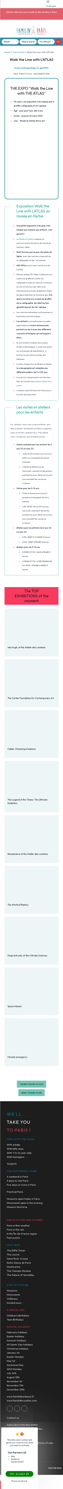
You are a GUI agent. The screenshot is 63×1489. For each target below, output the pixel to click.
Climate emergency (17, 1057)
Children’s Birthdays (18, 1315)
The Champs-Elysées (19, 1270)
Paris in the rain (15, 1229)
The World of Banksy (17, 904)
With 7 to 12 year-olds (19, 1152)
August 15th (13, 1377)
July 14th (11, 1373)
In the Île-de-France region (22, 1233)
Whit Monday (14, 1369)
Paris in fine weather (18, 1225)
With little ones (15, 1148)
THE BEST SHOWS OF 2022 (31, 1084)
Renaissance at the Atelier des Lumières (27, 853)
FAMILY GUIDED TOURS (31, 1093)
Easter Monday (15, 1356)
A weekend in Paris (17, 1176)
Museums (12, 1290)
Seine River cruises (17, 1258)
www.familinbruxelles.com (22, 1400)
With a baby (13, 1144)
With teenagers (15, 1156)
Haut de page (54, 1468)
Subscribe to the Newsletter (22, 1424)
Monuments (13, 1294)
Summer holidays (16, 1340)
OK (58, 41)
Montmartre (13, 1266)
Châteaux (12, 1298)
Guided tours (14, 1302)
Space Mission (14, 1006)
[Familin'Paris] (31, 30)
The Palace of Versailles (20, 1274)
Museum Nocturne (17, 1206)
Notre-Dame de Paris (19, 1262)
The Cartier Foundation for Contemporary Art (30, 698)
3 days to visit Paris (17, 1180)
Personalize (19, 1481)
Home (7, 52)
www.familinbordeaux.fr (20, 1396)
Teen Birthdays (15, 1319)
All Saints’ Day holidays (20, 1344)
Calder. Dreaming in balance (21, 748)
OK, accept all (19, 1473)
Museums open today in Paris (23, 1198)
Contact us (13, 1417)
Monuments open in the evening (24, 1202)
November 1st (14, 1381)
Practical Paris (15, 1191)
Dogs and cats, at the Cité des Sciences (27, 955)
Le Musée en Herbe (25, 239)
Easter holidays (15, 1336)
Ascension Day (15, 1364)
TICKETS (12, 1163)
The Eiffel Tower (16, 1250)
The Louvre (13, 1254)
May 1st (11, 1360)
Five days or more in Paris (21, 1184)
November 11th (15, 1385)
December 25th (15, 1389)
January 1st (13, 1352)
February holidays (17, 1332)
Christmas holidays (17, 1348)
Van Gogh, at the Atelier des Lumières (26, 647)
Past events (19, 52)
